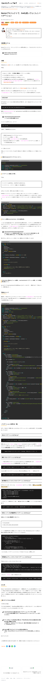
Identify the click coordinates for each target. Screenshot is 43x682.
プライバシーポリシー (27, 678)
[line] (12, 646)
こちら (32, 7)
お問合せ (7, 678)
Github (11, 678)
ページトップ (3, 678)
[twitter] (7, 646)
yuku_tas (21, 29)
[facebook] (9, 646)
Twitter (14, 678)
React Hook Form (7, 82)
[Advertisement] (21, 657)
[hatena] (15, 646)
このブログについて (19, 678)
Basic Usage (23, 88)
